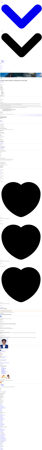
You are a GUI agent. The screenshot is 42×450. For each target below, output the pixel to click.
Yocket (0, 447)
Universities (1, 65)
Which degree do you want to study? (3, 116)
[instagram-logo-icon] (21, 389)
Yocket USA (1, 410)
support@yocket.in (2, 385)
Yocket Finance (1, 449)
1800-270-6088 (2, 384)
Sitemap (1, 411)
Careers (1, 409)
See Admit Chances (2, 381)
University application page (2, 146)
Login (0, 63)
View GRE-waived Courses (2, 163)
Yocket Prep (1, 448)
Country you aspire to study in (3, 117)
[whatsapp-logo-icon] (21, 390)
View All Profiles (1, 307)
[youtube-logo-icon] (21, 388)
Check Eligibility (1, 130)
